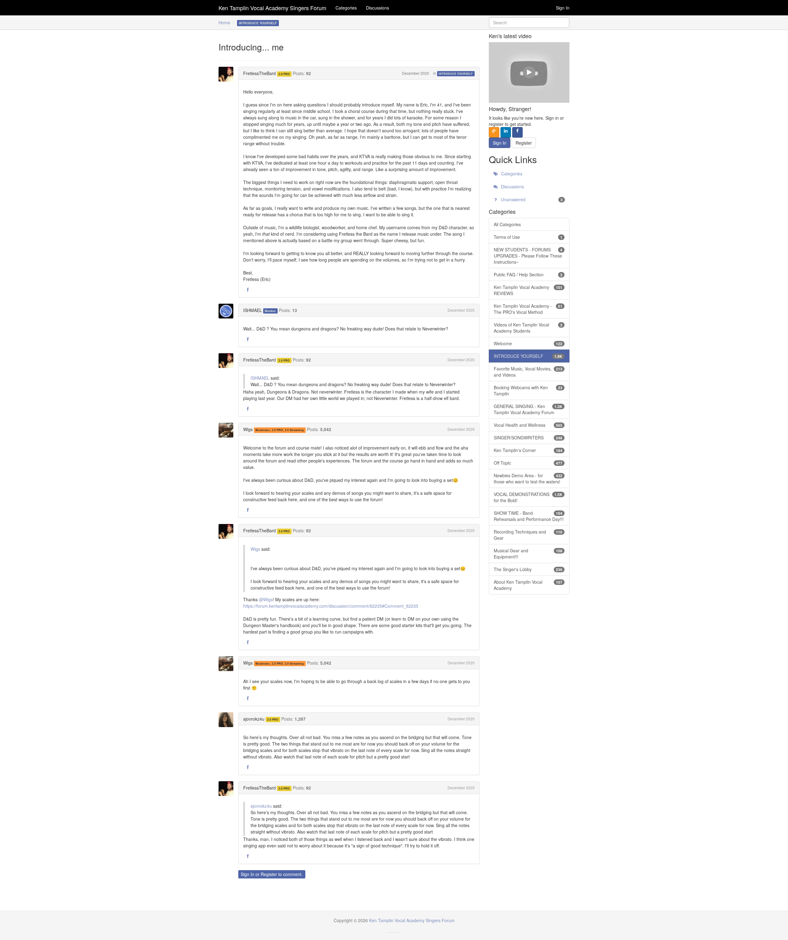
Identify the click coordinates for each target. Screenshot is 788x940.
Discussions (377, 8)
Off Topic (528, 463)
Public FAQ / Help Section (528, 274)
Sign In (562, 8)
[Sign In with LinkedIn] (506, 132)
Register (269, 874)
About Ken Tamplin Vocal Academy (528, 585)
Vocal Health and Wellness (528, 425)
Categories (346, 8)
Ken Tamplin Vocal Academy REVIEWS (528, 290)
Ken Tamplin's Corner (528, 450)
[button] (248, 290)
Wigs (248, 429)
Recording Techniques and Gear (528, 535)
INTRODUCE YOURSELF (456, 74)
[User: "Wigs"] (228, 430)
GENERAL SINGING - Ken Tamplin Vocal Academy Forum (528, 409)
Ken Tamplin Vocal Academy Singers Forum (272, 8)
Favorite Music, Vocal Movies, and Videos (528, 372)
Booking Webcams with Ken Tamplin (528, 390)
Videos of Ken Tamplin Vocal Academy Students (528, 328)
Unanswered (531, 199)
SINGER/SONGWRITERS (528, 437)
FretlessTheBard (259, 73)
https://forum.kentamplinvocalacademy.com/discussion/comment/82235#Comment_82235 (330, 606)
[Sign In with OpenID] (494, 132)
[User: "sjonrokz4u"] (228, 719)
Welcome (528, 343)
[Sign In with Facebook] (517, 132)
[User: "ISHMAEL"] (228, 311)
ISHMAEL (252, 310)
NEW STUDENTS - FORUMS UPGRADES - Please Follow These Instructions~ (528, 255)
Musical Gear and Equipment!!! (528, 553)
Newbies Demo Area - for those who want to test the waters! (528, 478)
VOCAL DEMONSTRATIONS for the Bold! (528, 497)
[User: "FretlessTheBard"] (228, 74)
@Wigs (266, 599)
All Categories (507, 224)
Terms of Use (528, 237)
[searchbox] (529, 22)
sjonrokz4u (253, 719)
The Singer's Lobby (528, 569)
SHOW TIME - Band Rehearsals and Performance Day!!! (529, 516)
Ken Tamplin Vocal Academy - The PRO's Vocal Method (528, 309)
